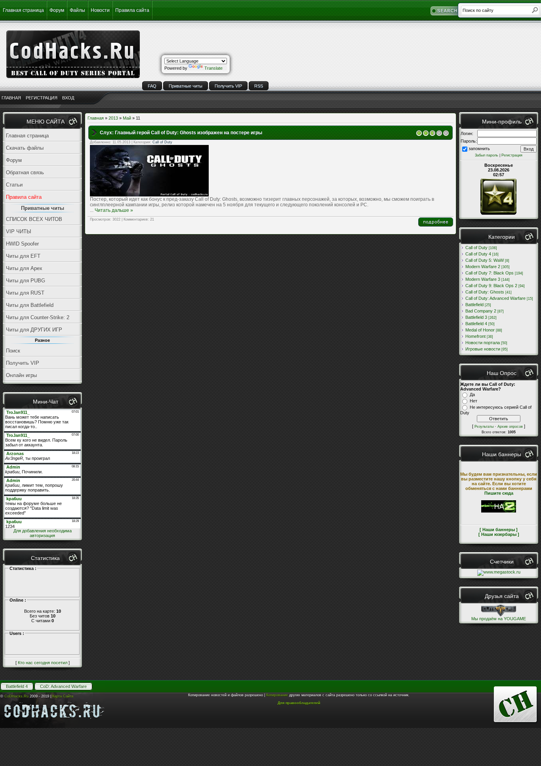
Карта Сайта (62, 696)
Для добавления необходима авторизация (42, 533)
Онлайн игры (21, 375)
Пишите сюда (498, 493)
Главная (96, 118)
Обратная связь (25, 172)
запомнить (479, 148)
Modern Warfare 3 (482, 279)
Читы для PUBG (25, 281)
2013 (113, 118)
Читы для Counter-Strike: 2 (37, 317)
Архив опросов (510, 427)
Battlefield (474, 304)
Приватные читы (185, 86)
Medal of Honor (480, 330)
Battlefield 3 (476, 317)
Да (472, 394)
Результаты (483, 427)
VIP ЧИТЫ (18, 231)
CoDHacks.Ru (16, 696)
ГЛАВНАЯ (11, 97)
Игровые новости (482, 349)
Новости (100, 10)
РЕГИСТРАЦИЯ (41, 97)
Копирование (277, 695)
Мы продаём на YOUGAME (498, 618)
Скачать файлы (25, 148)
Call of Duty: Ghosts (484, 292)
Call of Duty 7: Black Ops (489, 273)
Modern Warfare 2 (482, 266)
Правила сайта (132, 10)
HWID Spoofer (22, 244)
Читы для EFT (23, 256)
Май (127, 118)
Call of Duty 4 (478, 254)
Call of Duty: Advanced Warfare (495, 298)
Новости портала (482, 342)
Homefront (475, 336)
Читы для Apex (24, 268)
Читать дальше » (114, 210)
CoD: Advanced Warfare (63, 686)
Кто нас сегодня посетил (42, 662)
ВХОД (68, 97)
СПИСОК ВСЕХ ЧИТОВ (34, 219)
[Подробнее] (435, 225)
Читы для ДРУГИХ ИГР (34, 330)
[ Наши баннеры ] (499, 529)
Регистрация (511, 155)
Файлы (77, 10)
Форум (57, 10)
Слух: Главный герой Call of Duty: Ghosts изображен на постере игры (181, 132)
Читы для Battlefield (29, 305)
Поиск (13, 351)
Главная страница (23, 10)
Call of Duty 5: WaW (484, 260)
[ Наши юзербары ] (498, 534)
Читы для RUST (25, 293)
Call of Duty (162, 142)
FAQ (152, 86)
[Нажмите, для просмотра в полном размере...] (149, 195)
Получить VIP (228, 86)
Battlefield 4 (476, 323)
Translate (213, 68)
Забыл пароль (486, 155)
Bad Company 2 (480, 311)
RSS (258, 86)
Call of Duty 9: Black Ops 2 (491, 285)
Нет (473, 400)
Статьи (14, 185)
